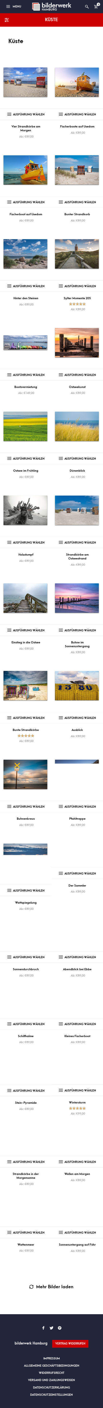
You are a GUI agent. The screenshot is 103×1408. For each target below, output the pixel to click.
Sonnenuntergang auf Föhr (77, 1244)
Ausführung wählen (29, 114)
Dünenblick (77, 470)
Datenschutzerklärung (51, 1387)
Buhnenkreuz (26, 818)
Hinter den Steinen (25, 298)
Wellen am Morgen (77, 1174)
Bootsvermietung (25, 387)
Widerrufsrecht (51, 1373)
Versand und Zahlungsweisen (51, 1380)
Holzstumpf (25, 554)
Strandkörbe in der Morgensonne (26, 1176)
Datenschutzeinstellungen (51, 1394)
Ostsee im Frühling (25, 470)
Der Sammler (77, 885)
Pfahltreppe (77, 818)
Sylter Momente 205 (77, 298)
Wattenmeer (25, 1244)
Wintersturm (77, 1102)
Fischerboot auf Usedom (26, 214)
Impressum (51, 1358)
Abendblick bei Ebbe (77, 969)
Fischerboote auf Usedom (77, 126)
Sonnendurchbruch (26, 969)
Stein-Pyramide (26, 1102)
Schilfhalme (26, 1036)
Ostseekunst (77, 387)
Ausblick (77, 730)
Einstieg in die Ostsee (25, 642)
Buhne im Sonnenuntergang (77, 644)
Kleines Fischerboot (77, 1036)
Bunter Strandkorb (77, 214)
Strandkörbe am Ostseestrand (77, 556)
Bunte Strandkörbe (26, 730)
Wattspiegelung (26, 902)
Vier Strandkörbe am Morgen (25, 128)
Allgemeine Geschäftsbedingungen (51, 1365)
